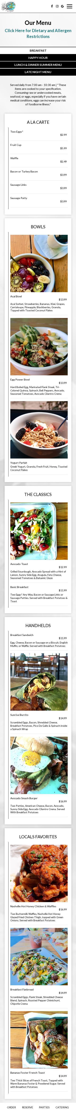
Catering (62, 1107)
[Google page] (62, 6)
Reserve (27, 1107)
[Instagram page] (57, 6)
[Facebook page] (52, 6)
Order (11, 1107)
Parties (44, 1107)
